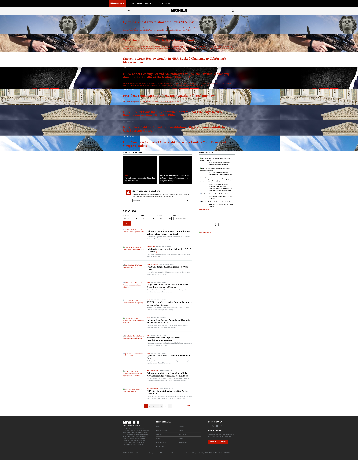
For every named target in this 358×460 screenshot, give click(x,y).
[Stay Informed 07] (205, 232)
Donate (181, 438)
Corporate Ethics (161, 442)
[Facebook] (159, 1)
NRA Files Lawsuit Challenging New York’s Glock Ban (167, 392)
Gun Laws (181, 427)
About (158, 438)
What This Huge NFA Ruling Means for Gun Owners (167, 268)
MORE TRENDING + (204, 209)
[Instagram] (169, 1)
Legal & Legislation (152, 229)
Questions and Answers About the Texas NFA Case (168, 356)
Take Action (182, 434)
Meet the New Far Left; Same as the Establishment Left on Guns (163, 339)
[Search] (233, 11)
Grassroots (159, 434)
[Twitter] (162, 1)
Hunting (181, 430)
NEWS (126, 175)
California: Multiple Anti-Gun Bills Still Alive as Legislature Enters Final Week (168, 232)
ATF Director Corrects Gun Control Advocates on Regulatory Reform (169, 303)
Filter (127, 223)
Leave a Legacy (183, 442)
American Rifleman (152, 264)
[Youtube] (166, 1)
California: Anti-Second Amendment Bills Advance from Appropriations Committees (167, 374)
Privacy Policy (160, 446)
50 (169, 406)
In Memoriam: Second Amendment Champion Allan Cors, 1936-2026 (169, 321)
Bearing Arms (151, 246)
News (148, 282)
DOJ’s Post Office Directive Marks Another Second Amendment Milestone (167, 286)
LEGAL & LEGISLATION (170, 173)
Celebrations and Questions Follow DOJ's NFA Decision (169, 250)
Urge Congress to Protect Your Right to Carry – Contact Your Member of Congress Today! (174, 178)
